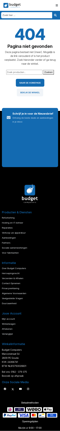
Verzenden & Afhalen (12, 278)
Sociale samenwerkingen (14, 247)
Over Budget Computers (14, 268)
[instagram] (28, 389)
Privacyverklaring (10, 288)
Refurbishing (8, 217)
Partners (6, 242)
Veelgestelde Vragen (12, 298)
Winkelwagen (9, 324)
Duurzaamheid (9, 303)
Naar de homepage (30, 82)
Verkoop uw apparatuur (14, 232)
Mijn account (8, 319)
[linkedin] (20, 389)
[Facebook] (5, 389)
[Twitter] (13, 389)
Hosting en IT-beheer (12, 222)
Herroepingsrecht (11, 273)
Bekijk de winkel (30, 92)
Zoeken (48, 72)
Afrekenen (7, 329)
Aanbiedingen (9, 237)
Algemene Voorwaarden (14, 293)
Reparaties (7, 227)
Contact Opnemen (11, 283)
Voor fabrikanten (10, 252)
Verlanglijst (7, 334)
